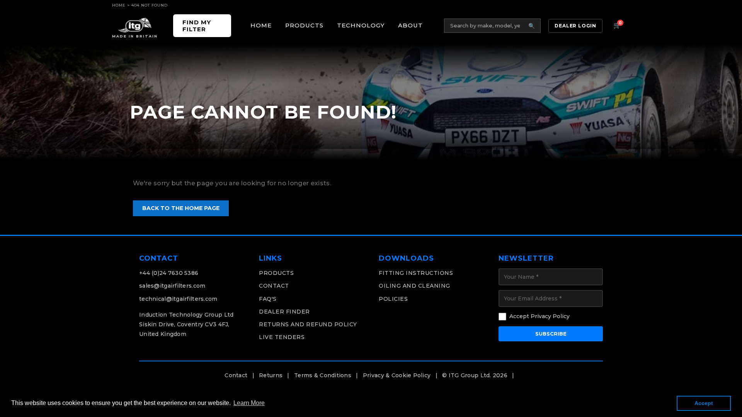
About (410, 25)
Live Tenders (282, 337)
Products (304, 25)
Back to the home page (181, 208)
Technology (361, 25)
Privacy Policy (550, 316)
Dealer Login (575, 26)
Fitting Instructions (416, 273)
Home (119, 5)
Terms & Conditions (322, 375)
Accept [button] (703, 403)
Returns (271, 375)
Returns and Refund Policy (308, 324)
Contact (274, 285)
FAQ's (268, 298)
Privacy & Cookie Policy (397, 375)
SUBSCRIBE (551, 334)
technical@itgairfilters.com (178, 298)
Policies (393, 298)
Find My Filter (196, 25)
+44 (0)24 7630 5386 (168, 273)
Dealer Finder (284, 311)
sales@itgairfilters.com (172, 285)
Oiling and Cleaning (414, 285)
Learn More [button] (249, 403)
